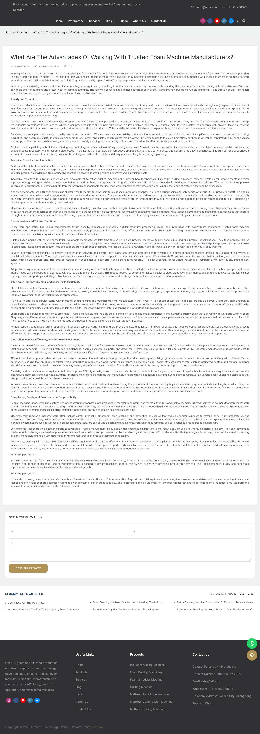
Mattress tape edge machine (149, 694)
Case (250, 594)
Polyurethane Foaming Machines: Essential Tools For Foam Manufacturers (216, 609)
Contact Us (83, 709)
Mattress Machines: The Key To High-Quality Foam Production (43, 609)
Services (81, 679)
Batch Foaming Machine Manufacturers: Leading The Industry (128, 602)
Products (82, 672)
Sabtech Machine (16, 32)
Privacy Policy (81, 727)
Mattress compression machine (151, 701)
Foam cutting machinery (146, 672)
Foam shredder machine (146, 679)
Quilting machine (141, 687)
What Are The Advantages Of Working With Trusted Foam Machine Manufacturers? (88, 32)
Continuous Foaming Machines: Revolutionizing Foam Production (26, 602)
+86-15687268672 (234, 7)
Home (79, 665)
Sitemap (97, 727)
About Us (82, 701)
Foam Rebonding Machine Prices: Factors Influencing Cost (126, 609)
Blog (242, 594)
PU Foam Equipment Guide (223, 594)
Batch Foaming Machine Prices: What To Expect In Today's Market (215, 602)
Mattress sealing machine (147, 709)
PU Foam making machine (147, 665)
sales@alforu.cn (206, 7)
